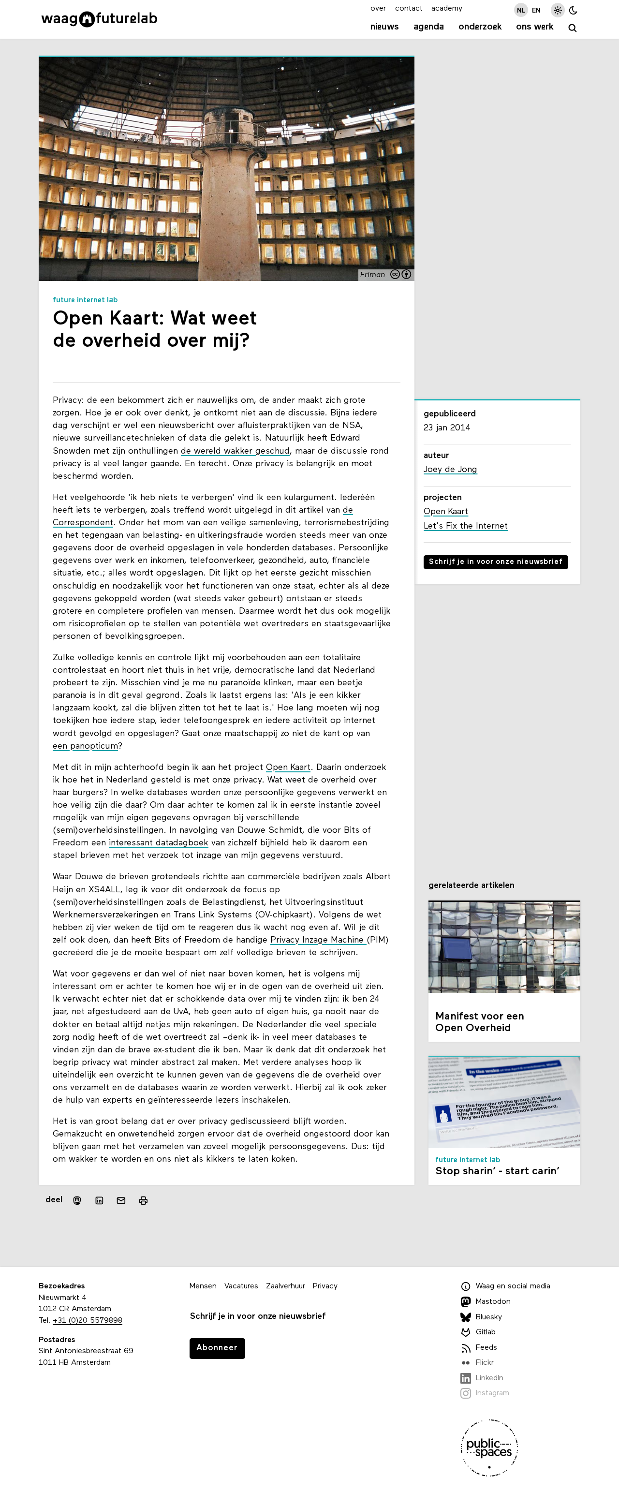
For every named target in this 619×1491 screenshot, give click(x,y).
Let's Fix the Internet (466, 526)
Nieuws (384, 27)
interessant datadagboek (158, 843)
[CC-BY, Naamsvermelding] (401, 275)
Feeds (486, 1348)
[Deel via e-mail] (121, 1201)
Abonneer (217, 1348)
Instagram (492, 1393)
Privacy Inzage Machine (318, 940)
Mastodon (493, 1302)
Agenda (428, 27)
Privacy (325, 1286)
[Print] (143, 1201)
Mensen (203, 1286)
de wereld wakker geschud (235, 451)
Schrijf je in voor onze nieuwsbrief (496, 562)
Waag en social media (513, 1286)
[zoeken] (572, 28)
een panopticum (85, 746)
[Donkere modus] (573, 10)
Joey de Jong (450, 469)
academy (446, 9)
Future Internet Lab (85, 300)
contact (409, 9)
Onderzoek (480, 27)
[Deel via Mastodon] (77, 1201)
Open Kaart (288, 767)
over (378, 9)
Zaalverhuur (285, 1286)
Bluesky (489, 1317)
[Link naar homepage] (99, 19)
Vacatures (241, 1286)
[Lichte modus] (558, 10)
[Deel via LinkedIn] (99, 1201)
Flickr (485, 1363)
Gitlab (486, 1332)
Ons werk (535, 27)
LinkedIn (489, 1378)
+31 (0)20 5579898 (87, 1321)
